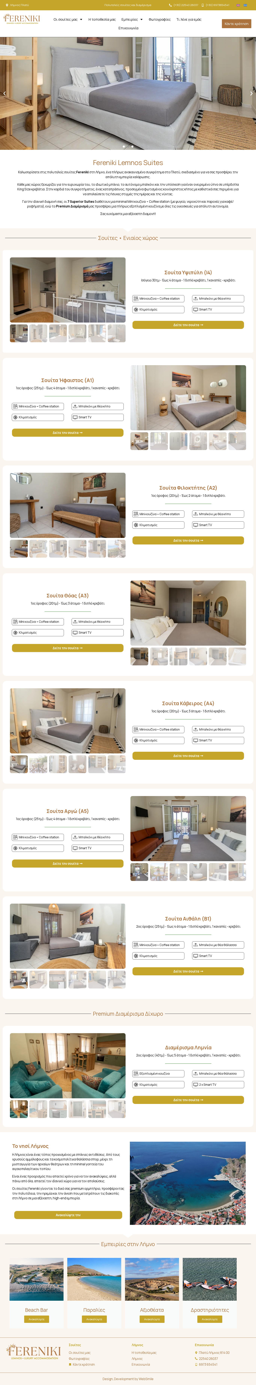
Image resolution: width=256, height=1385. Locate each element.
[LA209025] (188, 613)
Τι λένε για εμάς (188, 19)
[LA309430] (188, 828)
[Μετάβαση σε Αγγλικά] (238, 5)
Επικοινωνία (128, 28)
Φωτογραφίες (160, 19)
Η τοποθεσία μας (102, 19)
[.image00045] (68, 1065)
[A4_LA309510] (68, 720)
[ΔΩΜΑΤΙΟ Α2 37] (68, 505)
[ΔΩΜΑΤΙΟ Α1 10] (188, 397)
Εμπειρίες (129, 19)
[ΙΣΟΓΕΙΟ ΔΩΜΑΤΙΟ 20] (68, 290)
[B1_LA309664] (68, 936)
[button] (4, 93)
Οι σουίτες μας (66, 19)
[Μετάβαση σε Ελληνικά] (245, 5)
